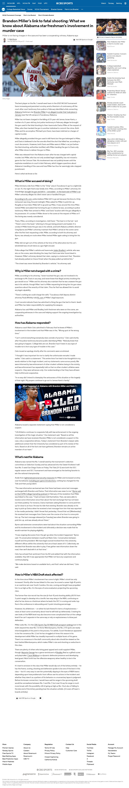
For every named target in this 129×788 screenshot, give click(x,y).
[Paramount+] (56, 774)
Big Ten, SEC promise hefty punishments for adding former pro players (116, 153)
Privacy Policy (50, 751)
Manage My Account (115, 748)
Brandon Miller (40, 112)
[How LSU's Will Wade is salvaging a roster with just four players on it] (101, 143)
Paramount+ (27, 756)
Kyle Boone (13, 39)
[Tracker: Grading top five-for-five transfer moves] (101, 119)
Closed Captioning (51, 757)
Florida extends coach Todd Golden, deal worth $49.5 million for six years (116, 105)
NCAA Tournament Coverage (11, 15)
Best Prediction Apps (10, 759)
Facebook (90, 756)
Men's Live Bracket (29, 15)
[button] (3, 3)
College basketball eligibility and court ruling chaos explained (116, 68)
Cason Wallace (33, 655)
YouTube (90, 748)
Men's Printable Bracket (46, 15)
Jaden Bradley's (59, 250)
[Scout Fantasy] (91, 774)
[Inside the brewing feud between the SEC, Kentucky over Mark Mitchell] (101, 82)
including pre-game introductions (42, 481)
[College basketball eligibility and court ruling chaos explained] (101, 70)
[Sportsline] (43, 774)
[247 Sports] (29, 774)
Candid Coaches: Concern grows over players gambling (116, 56)
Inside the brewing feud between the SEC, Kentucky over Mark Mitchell (116, 81)
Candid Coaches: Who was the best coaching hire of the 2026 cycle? (117, 129)
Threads (90, 762)
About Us (26, 748)
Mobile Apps (7, 764)
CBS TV (26, 759)
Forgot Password (114, 756)
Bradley (59, 652)
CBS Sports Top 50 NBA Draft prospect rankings (53, 625)
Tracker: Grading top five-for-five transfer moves (116, 116)
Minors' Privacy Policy (52, 753)
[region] (111, 27)
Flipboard (90, 764)
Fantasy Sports (7, 751)
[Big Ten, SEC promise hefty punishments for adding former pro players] (101, 155)
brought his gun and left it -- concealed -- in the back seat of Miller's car (52, 192)
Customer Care (71, 751)
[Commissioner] (69, 773)
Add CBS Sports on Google (84, 40)
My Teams (111, 753)
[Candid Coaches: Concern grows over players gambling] (101, 58)
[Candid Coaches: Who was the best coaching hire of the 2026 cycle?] (101, 131)
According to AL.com (23, 199)
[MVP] (81, 773)
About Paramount (29, 753)
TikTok (89, 751)
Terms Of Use (50, 748)
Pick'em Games (8, 748)
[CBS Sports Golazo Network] (80, 770)
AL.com (40, 298)
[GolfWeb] (102, 774)
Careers (26, 751)
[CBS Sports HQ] (61, 770)
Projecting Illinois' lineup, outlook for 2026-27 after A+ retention (116, 93)
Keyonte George (28, 652)
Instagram (90, 753)
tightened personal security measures (39, 478)
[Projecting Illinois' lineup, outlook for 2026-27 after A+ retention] (101, 95)
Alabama (18, 112)
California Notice (51, 760)
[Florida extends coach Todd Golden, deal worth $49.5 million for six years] (101, 107)
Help (67, 748)
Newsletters (112, 751)
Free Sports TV (7, 753)
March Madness (8, 762)
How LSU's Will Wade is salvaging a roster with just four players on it (117, 141)
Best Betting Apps (9, 756)
